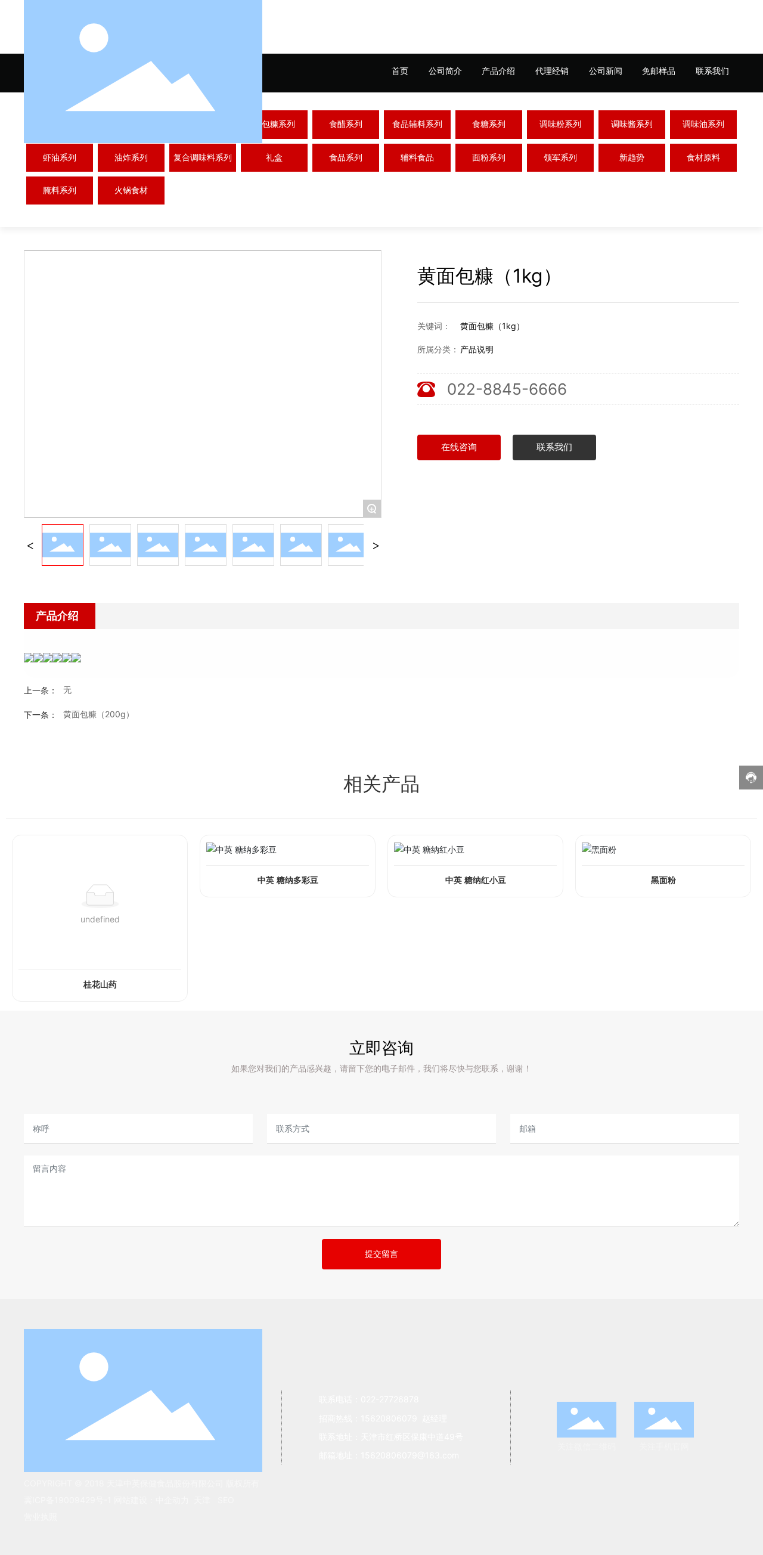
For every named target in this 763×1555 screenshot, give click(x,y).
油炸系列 (131, 157)
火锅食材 (131, 190)
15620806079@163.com (410, 1455)
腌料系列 (59, 190)
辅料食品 (417, 157)
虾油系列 (59, 157)
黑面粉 (663, 880)
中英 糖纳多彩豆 (288, 880)
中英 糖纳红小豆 (475, 880)
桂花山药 (100, 984)
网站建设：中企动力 (150, 1500)
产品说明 (477, 349)
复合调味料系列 (202, 157)
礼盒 (274, 157)
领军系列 (560, 157)
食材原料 (703, 157)
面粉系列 (488, 157)
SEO (226, 1500)
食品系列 (345, 157)
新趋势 (631, 157)
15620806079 (390, 1418)
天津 (202, 1500)
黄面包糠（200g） (98, 714)
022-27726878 (390, 1399)
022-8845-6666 (507, 389)
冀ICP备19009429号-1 (67, 1500)
